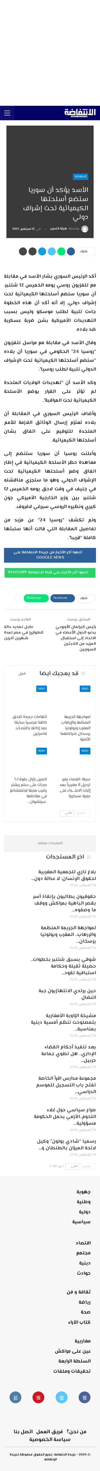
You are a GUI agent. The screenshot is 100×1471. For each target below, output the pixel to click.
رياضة (85, 1302)
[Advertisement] (50, 53)
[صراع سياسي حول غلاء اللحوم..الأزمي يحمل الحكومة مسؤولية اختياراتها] (15, 1115)
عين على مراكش (73, 1351)
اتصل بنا (23, 1432)
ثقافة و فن (79, 1292)
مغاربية (83, 1341)
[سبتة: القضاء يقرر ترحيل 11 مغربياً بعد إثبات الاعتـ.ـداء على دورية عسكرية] (72, 761)
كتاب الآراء (79, 1322)
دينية (85, 1263)
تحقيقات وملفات (72, 1371)
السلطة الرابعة (74, 1361)
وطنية (84, 1202)
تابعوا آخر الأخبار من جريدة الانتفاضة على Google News (48, 555)
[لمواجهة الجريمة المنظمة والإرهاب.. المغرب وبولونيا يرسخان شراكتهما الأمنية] (72, 699)
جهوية (84, 1192)
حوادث (84, 1273)
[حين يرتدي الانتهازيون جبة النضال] (15, 996)
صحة (86, 1312)
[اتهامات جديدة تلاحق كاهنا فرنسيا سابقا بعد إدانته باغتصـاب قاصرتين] (28, 699)
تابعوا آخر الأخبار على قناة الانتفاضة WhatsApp (48, 572)
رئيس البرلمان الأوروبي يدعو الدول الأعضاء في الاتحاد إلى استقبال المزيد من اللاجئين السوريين (75, 638)
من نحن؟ (77, 1432)
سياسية (81, 1222)
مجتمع (83, 1253)
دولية (85, 688)
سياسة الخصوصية (50, 1440)
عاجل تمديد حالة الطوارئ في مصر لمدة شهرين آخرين (23, 632)
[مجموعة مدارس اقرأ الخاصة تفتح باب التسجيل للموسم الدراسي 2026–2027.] (15, 1084)
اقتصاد (83, 1243)
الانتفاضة (80, 176)
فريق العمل (49, 1432)
